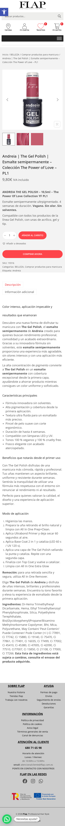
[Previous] (7, 99)
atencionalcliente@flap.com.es (37, 764)
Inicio (5, 54)
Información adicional (19, 292)
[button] (4, 12)
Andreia (16, 270)
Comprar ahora (32, 254)
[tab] (32, 284)
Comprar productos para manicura (40, 54)
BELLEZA (14, 54)
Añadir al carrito (32, 235)
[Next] (57, 99)
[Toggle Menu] (59, 38)
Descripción (13, 285)
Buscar (59, 16)
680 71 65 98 (33, 748)
